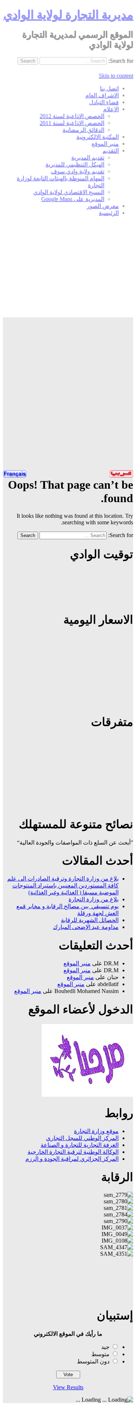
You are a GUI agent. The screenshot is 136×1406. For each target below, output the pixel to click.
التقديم (110, 150)
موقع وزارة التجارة (96, 1131)
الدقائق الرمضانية (83, 130)
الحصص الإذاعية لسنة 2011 (72, 123)
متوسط (100, 1354)
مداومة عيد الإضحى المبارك (86, 927)
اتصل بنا (109, 88)
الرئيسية (109, 213)
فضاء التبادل (104, 102)
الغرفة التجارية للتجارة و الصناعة (80, 1145)
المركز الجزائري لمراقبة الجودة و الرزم (72, 1159)
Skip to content (116, 75)
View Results (68, 1387)
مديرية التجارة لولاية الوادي (68, 14)
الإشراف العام (102, 95)
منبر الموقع (105, 143)
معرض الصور (103, 206)
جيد (105, 1347)
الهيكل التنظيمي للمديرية (74, 164)
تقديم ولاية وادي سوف (77, 171)
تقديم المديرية (87, 157)
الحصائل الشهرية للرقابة (90, 920)
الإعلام (111, 109)
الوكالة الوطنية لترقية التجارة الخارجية (73, 1152)
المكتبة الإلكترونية (97, 137)
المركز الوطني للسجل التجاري (82, 1138)
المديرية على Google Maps (72, 199)
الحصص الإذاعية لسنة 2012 (72, 116)
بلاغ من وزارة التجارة (94, 899)
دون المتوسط (93, 1361)
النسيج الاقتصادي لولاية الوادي (68, 192)
